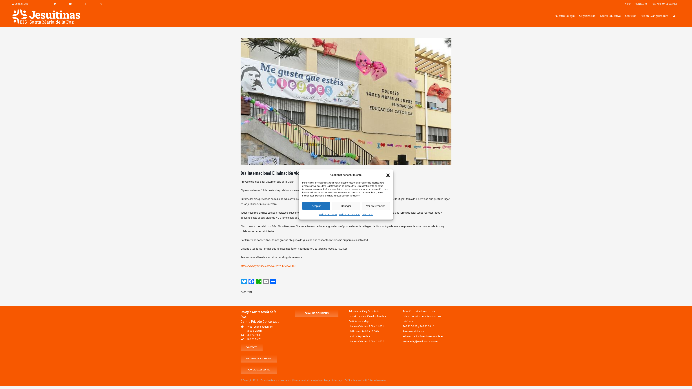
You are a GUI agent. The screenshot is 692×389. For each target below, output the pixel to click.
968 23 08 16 (427, 326)
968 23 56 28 (254, 339)
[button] (388, 175)
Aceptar (316, 205)
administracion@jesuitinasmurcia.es (423, 336)
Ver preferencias (375, 205)
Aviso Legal (367, 214)
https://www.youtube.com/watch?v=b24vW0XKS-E (269, 266)
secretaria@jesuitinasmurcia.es (420, 341)
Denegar (346, 205)
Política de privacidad (349, 214)
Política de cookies (328, 214)
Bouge (327, 380)
